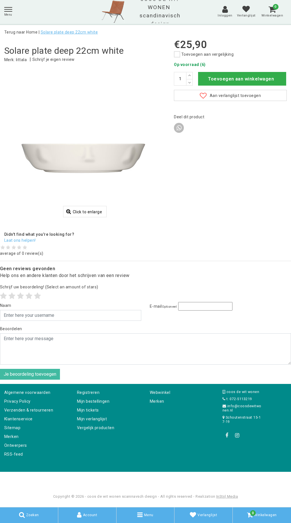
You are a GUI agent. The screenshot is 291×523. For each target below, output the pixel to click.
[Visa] (164, 479)
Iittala (21, 59)
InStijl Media (227, 496)
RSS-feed (13, 454)
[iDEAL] (128, 479)
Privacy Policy (17, 401)
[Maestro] (182, 479)
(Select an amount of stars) (49, 287)
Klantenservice (18, 419)
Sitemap (12, 427)
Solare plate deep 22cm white (69, 32)
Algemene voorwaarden (27, 392)
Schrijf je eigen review (53, 59)
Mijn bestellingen (93, 401)
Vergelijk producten (95, 427)
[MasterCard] (146, 479)
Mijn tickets (88, 410)
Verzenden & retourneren (28, 410)
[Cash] (109, 479)
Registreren (88, 392)
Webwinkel (160, 392)
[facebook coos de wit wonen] (227, 435)
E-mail (163, 306)
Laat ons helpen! (20, 240)
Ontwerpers (15, 445)
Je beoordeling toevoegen (30, 374)
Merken (11, 436)
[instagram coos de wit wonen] (237, 435)
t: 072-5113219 (238, 399)
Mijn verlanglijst (92, 419)
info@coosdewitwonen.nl (242, 408)
